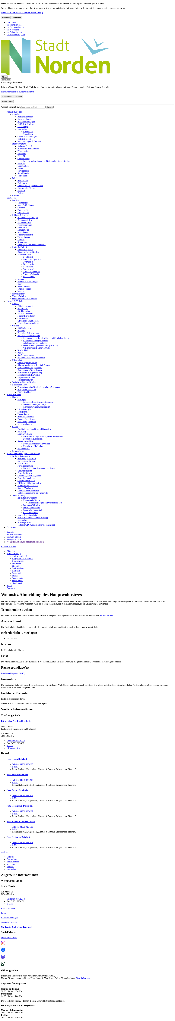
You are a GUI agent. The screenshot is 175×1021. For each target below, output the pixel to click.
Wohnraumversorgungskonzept (36, 407)
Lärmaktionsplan (25, 409)
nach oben (5, 852)
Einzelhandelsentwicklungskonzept (38, 402)
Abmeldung (28, 134)
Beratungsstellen (25, 220)
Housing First (23, 230)
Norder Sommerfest (31, 271)
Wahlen (21, 193)
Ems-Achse (22, 463)
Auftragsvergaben (25, 117)
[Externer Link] (3, 943)
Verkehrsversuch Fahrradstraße (36, 348)
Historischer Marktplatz (33, 446)
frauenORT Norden (26, 205)
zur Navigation (13, 30)
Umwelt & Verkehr (15, 301)
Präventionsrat (24, 237)
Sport (20, 284)
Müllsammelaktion (25, 313)
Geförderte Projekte (26, 124)
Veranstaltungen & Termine (29, 141)
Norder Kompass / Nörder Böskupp (33, 517)
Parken (21, 353)
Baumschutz (23, 308)
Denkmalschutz (18, 451)
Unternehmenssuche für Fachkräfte (33, 493)
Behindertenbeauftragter (28, 217)
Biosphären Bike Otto (27, 389)
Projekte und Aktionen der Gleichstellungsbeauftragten (46, 161)
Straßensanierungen (26, 355)
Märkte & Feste (24, 254)
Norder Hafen (24, 350)
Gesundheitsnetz (25, 471)
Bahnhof (21, 330)
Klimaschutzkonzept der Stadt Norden (34, 365)
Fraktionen (22, 183)
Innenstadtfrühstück (31, 505)
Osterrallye (22, 520)
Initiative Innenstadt (31, 507)
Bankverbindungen (9, 918)
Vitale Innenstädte (30, 512)
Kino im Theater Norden (28, 252)
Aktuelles (16, 114)
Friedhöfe (22, 156)
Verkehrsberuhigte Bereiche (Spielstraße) (40, 345)
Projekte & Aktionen (26, 377)
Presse (20, 168)
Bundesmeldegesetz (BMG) (13, 673)
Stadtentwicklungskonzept (34, 404)
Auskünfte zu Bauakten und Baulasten (34, 429)
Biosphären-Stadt (19, 385)
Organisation (23, 166)
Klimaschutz (17, 360)
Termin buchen (106, 615)
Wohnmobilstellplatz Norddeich (31, 357)
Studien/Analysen (25, 488)
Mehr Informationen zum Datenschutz (17, 92)
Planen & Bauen (14, 394)
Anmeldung (28, 131)
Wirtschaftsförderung (21, 456)
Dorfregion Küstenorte (33, 439)
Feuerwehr (22, 227)
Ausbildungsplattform (27, 458)
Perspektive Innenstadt (32, 510)
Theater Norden (24, 289)
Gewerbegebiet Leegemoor (29, 476)
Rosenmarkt (28, 267)
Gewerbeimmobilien (26, 478)
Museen (21, 279)
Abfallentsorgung (25, 306)
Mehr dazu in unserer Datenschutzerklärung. (22, 12)
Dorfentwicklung (25, 434)
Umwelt (15, 303)
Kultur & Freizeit (19, 247)
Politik (15, 178)
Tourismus (11, 527)
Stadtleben (11, 198)
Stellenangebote (24, 139)
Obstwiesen (23, 318)
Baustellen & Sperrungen (28, 333)
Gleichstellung (24, 158)
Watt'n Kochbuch (25, 392)
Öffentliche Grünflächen (28, 321)
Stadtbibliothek (24, 286)
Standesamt (22, 176)
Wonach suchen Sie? (10, 107)
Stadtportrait (23, 203)
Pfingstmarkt (28, 264)
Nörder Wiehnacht (31, 274)
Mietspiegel (22, 412)
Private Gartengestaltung (28, 323)
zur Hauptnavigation (15, 27)
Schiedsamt (22, 242)
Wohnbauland (24, 448)
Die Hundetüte (24, 311)
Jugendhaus (23, 232)
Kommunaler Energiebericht (30, 367)
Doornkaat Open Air (32, 259)
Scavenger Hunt (24, 522)
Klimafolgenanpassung (27, 362)
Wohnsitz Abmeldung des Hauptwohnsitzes (25, 542)
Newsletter (22, 129)
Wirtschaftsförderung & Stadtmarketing (23, 453)
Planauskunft (23, 414)
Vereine (21, 291)
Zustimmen (16, 18)
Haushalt (21, 163)
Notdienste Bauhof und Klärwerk (16, 927)
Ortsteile (21, 208)
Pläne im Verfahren (26, 417)
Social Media (23, 173)
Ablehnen (6, 18)
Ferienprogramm (25, 225)
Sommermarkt (29, 269)
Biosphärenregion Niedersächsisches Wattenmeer (39, 387)
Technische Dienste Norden (24, 382)
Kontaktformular (8, 908)
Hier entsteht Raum (31, 500)
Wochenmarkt (29, 276)
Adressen (16, 195)
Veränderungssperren (27, 421)
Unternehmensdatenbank (28, 490)
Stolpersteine (23, 212)
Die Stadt (16, 200)
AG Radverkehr (24, 328)
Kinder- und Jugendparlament (30, 185)
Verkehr (15, 326)
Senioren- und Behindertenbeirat (32, 244)
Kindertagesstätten (25, 235)
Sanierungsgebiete (25, 441)
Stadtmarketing (18, 495)
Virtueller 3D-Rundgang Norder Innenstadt (36, 525)
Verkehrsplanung (25, 424)
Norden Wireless (19, 296)
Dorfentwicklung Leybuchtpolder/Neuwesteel (43, 436)
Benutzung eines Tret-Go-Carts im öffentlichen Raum (46, 338)
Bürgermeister (24, 151)
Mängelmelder (18, 294)
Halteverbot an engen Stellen (35, 340)
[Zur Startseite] (55, 74)
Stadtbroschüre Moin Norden (24, 298)
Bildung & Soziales (20, 215)
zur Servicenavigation (16, 34)
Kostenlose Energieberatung (30, 372)
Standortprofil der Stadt (28, 485)
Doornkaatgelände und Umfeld (36, 444)
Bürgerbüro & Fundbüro (28, 149)
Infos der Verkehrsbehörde (29, 335)
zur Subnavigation (14, 32)
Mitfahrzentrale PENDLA (29, 375)
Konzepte (22, 399)
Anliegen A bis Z (25, 146)
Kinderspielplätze (25, 249)
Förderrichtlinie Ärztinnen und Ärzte (39, 468)
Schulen (21, 239)
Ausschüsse (23, 180)
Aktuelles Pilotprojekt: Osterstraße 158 (45, 503)
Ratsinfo (21, 190)
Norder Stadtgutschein (27, 515)
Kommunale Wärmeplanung (30, 370)
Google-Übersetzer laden (12, 97)
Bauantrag (22, 431)
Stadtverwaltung (19, 144)
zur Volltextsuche (14, 25)
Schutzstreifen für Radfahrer (35, 343)
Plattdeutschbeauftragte (27, 281)
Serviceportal (23, 171)
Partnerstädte (23, 210)
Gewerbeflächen (25, 473)
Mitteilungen (23, 126)
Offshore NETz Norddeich (29, 483)
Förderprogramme (25, 466)
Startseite (10, 532)
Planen (15, 397)
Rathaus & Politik (14, 112)
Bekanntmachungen (26, 121)
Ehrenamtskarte (24, 222)
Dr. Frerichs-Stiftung (26, 461)
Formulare (22, 153)
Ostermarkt (28, 262)
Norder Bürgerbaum (26, 316)
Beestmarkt (28, 257)
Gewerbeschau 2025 (26, 480)
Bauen (15, 426)
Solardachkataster (25, 380)
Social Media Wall (9, 937)
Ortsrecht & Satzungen (27, 136)
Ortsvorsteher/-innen (26, 188)
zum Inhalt (11, 22)
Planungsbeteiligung (26, 419)
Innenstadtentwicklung (27, 498)
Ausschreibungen (25, 119)
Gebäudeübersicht (9, 922)
